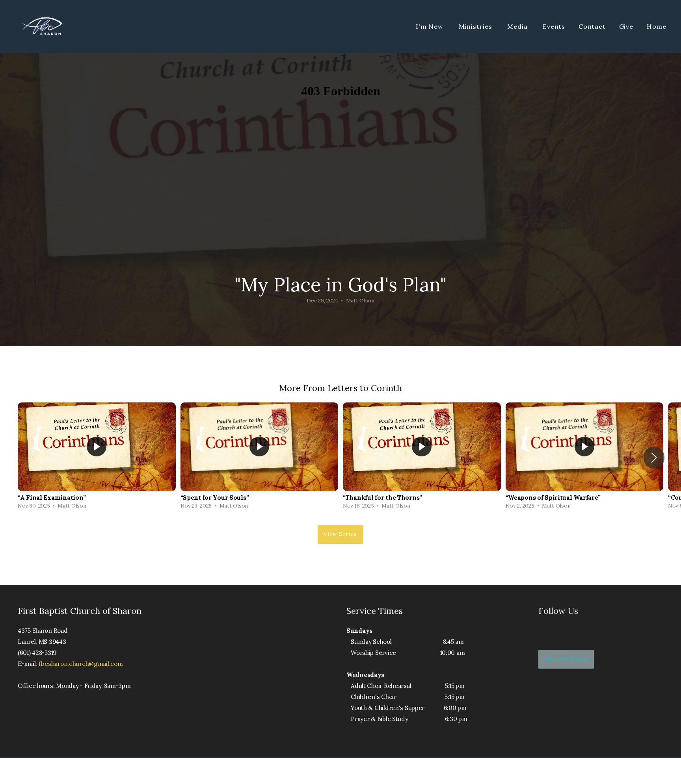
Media (518, 26)
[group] (97, 457)
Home (656, 26)
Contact (592, 26)
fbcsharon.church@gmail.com (81, 663)
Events (554, 26)
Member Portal (566, 659)
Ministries (476, 26)
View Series (340, 534)
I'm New (430, 26)
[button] (654, 457)
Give (626, 26)
